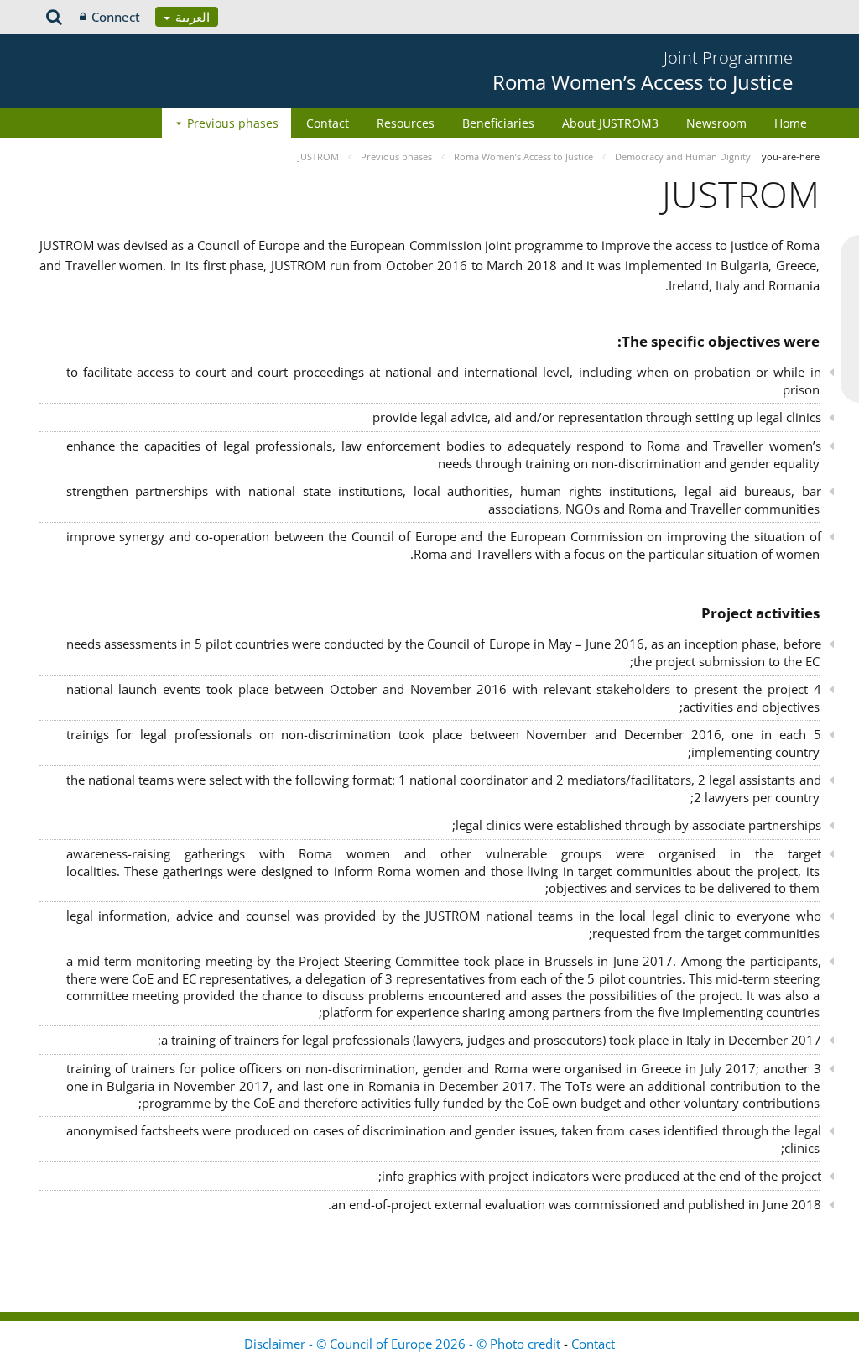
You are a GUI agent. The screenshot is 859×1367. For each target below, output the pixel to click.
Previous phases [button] (233, 123)
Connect (115, 16)
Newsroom (716, 123)
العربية (191, 16)
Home (790, 123)
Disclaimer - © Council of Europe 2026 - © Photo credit (404, 1343)
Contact (327, 123)
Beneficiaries (498, 123)
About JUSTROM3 (610, 123)
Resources (406, 123)
